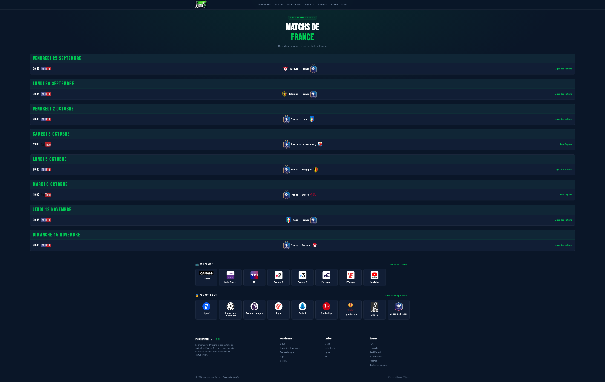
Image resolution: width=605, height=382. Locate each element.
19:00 (36, 144)
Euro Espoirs (566, 144)
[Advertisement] (13, 101)
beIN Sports (330, 348)
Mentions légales (395, 377)
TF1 (326, 356)
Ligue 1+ (329, 352)
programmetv (208, 339)
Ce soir (279, 5)
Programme (264, 5)
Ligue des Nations (563, 69)
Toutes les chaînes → (399, 264)
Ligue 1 (283, 344)
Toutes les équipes (378, 365)
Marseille (374, 348)
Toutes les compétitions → (396, 295)
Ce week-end (294, 5)
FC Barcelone (376, 356)
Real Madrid (375, 352)
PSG (372, 344)
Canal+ (328, 344)
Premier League (287, 352)
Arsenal (373, 361)
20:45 (36, 69)
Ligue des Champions (290, 348)
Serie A (283, 361)
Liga (282, 356)
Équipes (309, 5)
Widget (406, 377)
